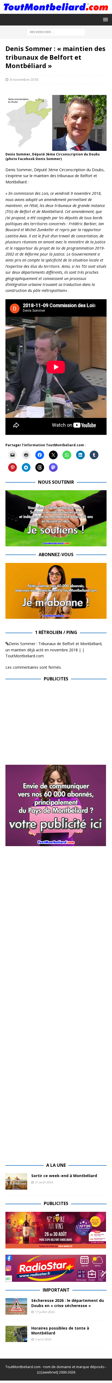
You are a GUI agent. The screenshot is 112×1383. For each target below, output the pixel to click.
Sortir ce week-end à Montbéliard (64, 1175)
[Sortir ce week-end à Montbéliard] (16, 1181)
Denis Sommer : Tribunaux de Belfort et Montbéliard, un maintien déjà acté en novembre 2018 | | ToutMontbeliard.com (53, 649)
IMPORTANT (56, 1290)
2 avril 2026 (43, 1339)
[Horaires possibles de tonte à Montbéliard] (16, 1334)
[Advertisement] (51, 725)
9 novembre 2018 (24, 79)
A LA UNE (56, 1165)
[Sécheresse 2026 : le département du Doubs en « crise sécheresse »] (16, 1306)
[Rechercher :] (56, 31)
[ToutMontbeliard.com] (56, 10)
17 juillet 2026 (45, 1312)
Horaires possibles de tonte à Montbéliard (60, 1330)
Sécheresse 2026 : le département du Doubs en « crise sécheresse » (67, 1303)
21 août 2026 (44, 1182)
